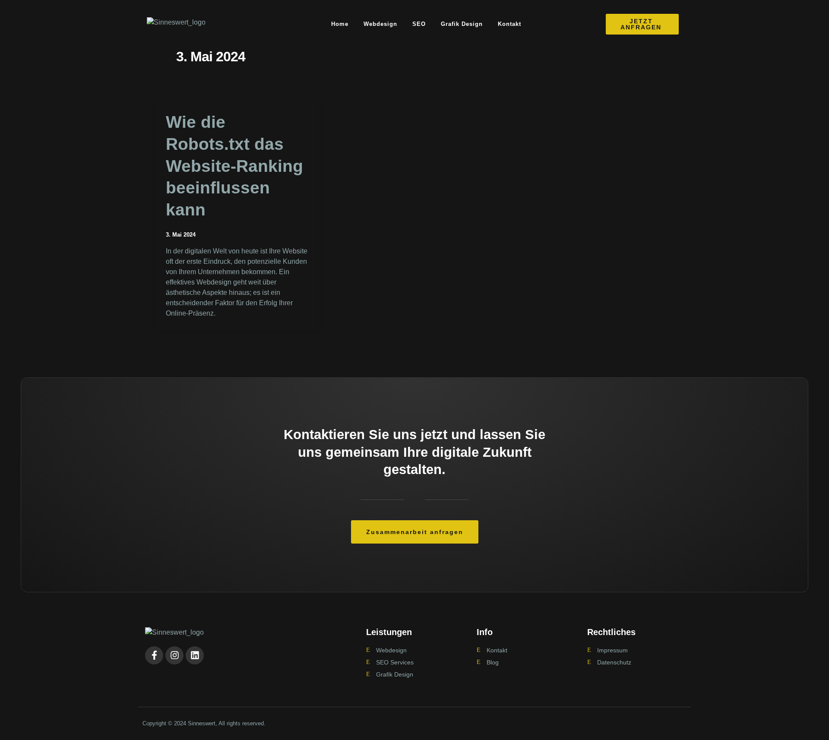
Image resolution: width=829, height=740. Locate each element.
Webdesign (380, 24)
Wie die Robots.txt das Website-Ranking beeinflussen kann (234, 166)
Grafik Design (462, 24)
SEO (419, 24)
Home (339, 24)
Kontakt (509, 24)
